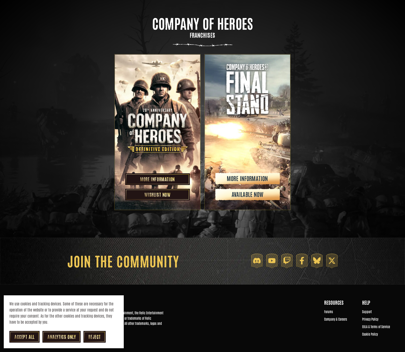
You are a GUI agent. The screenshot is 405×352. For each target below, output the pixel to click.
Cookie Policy (370, 334)
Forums (328, 311)
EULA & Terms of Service (376, 326)
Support (367, 311)
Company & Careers (335, 319)
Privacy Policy (370, 319)
